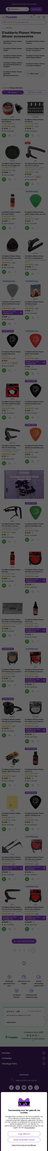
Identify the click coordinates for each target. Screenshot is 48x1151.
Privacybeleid (30, 1127)
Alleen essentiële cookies (24, 1139)
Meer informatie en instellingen (24, 1145)
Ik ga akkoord (24, 1133)
